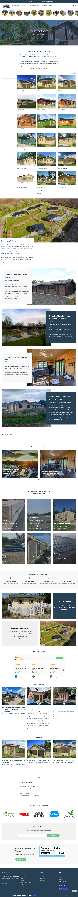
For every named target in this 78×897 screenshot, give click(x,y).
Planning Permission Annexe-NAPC (27, 888)
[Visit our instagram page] (62, 886)
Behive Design (8, 886)
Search (22, 874)
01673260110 (61, 877)
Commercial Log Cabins (34, 5)
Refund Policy (42, 878)
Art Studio (29, 707)
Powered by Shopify (64, 895)
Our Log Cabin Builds (24, 886)
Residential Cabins (24, 5)
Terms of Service (42, 880)
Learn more (64, 610)
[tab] (38, 479)
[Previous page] (1, 463)
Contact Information (43, 874)
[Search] (70, 5)
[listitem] (29, 1)
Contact (50, 5)
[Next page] (76, 12)
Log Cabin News (23, 884)
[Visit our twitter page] (67, 886)
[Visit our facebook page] (59, 886)
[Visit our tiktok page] (64, 886)
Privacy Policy (42, 876)
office (40, 707)
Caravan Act (23, 880)
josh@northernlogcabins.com (64, 874)
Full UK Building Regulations (26, 882)
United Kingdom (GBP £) (5, 895)
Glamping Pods (44, 5)
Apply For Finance (20, 859)
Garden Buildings (15, 5)
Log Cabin (36, 707)
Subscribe (53, 835)
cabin (33, 707)
